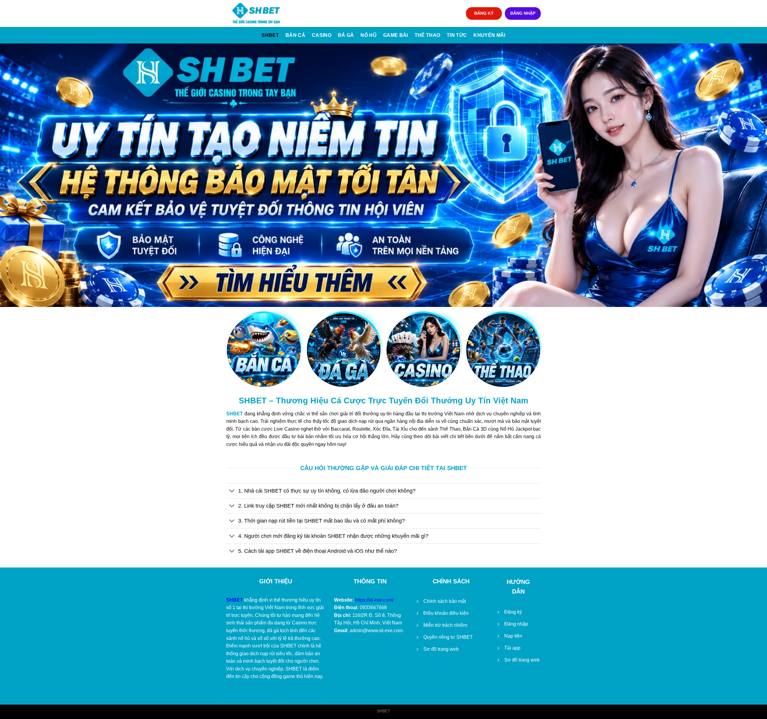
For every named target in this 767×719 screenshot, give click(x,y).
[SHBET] (256, 13)
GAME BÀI (395, 35)
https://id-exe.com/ (374, 600)
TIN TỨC (457, 35)
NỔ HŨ (368, 35)
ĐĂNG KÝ (483, 13)
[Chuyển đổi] (232, 491)
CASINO (321, 35)
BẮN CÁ (295, 35)
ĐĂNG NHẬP (522, 13)
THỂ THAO (427, 35)
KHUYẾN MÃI (489, 35)
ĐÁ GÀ (346, 35)
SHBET (270, 35)
